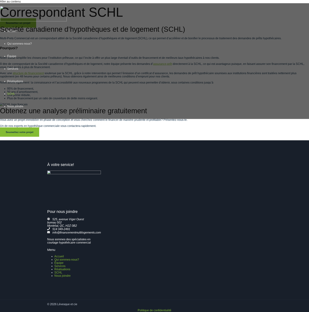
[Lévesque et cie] (33, 20)
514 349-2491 (61, 229)
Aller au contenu (10, 1)
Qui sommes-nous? (19, 43)
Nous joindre (15, 106)
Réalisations (15, 81)
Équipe (11, 56)
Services (12, 68)
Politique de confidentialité (154, 310)
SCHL (11, 93)
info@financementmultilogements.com (76, 232)
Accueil (12, 31)
